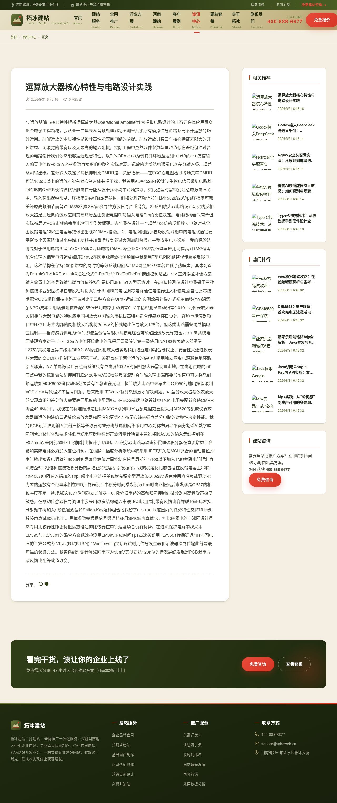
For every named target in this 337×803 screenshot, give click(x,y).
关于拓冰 (236, 19)
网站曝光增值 (194, 764)
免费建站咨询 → (314, 4)
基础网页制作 (123, 754)
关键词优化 (192, 734)
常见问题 (257, 4)
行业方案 (136, 19)
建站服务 (96, 19)
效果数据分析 (194, 783)
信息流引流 (192, 744)
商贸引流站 (121, 783)
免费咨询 (265, 479)
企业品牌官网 (123, 734)
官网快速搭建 (123, 764)
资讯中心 (196, 19)
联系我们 (257, 19)
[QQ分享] (40, 584)
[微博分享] (46, 584)
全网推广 (115, 19)
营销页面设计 (123, 774)
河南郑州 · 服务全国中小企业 (37, 4)
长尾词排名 (192, 754)
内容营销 (190, 774)
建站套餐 (216, 19)
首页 (77, 20)
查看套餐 (294, 664)
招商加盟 (283, 4)
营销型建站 (121, 744)
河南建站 (158, 19)
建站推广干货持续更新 (93, 4)
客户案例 (178, 19)
